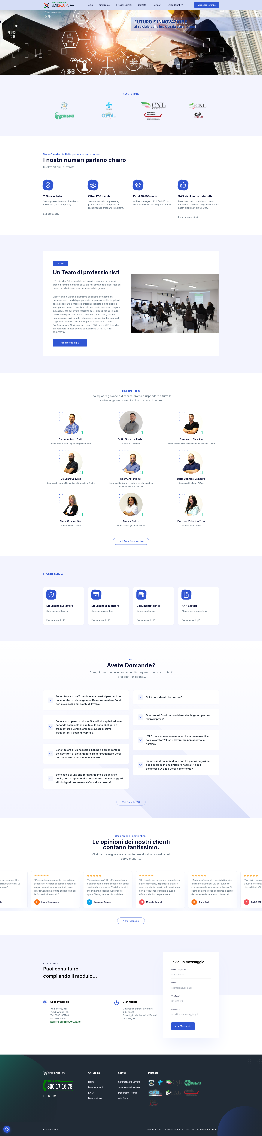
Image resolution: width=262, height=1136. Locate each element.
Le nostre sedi (95, 1087)
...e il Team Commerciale (131, 541)
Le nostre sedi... (51, 213)
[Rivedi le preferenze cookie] (6, 1129)
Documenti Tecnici (127, 1092)
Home (90, 5)
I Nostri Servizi (124, 5)
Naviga (156, 5)
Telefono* (175, 996)
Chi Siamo (104, 5)
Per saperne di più (70, 342)
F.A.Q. (91, 1092)
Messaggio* (176, 1009)
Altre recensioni (131, 921)
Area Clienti (174, 5)
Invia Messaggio (183, 1026)
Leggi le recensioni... (189, 217)
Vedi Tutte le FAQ (131, 802)
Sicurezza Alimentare (129, 1087)
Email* (174, 983)
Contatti (142, 5)
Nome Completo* (178, 970)
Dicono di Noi (95, 1098)
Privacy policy (50, 1129)
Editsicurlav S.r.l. (210, 1129)
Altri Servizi (124, 1098)
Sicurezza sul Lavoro (129, 1081)
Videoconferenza (207, 5)
